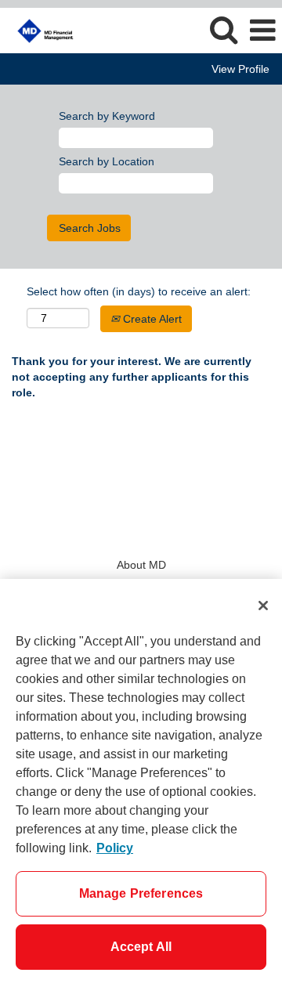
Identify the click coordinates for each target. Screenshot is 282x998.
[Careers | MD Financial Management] (39, 30)
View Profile (240, 69)
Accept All (141, 946)
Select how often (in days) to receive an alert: (139, 291)
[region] (141, 788)
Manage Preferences (141, 893)
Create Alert (151, 319)
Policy (114, 848)
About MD (141, 565)
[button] (262, 30)
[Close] (263, 605)
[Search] (223, 29)
